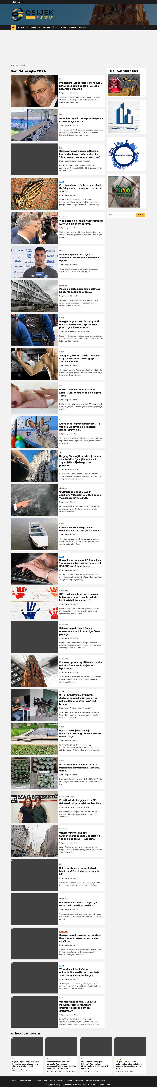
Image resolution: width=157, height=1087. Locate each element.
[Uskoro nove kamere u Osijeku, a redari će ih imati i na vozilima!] (34, 909)
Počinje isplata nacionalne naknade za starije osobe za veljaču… (80, 290)
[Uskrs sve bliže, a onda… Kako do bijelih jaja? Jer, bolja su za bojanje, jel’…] (34, 875)
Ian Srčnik (95, 1071)
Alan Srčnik (74, 93)
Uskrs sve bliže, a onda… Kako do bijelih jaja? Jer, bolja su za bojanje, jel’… (79, 871)
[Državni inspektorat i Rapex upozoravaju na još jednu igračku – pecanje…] (34, 637)
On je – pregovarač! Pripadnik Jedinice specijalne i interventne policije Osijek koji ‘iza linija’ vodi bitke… (78, 699)
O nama (13, 1080)
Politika (20, 27)
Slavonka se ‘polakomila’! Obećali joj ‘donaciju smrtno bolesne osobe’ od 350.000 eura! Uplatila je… (80, 563)
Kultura (46, 27)
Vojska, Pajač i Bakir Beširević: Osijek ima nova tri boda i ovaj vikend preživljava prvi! (25, 1064)
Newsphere (95, 1085)
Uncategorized (120, 1059)
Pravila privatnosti (49, 1080)
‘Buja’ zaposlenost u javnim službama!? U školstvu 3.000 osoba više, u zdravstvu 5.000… (80, 494)
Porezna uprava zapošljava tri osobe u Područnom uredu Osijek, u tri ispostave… (80, 665)
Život (55, 27)
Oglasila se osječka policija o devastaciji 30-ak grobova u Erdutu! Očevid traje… (80, 733)
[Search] (144, 27)
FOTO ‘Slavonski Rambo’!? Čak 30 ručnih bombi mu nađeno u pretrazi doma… (79, 767)
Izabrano (70, 796)
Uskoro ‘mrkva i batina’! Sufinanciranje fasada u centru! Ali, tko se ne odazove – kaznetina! (79, 835)
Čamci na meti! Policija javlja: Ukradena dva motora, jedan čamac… (80, 529)
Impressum (61, 1080)
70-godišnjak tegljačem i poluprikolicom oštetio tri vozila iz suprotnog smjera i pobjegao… (79, 972)
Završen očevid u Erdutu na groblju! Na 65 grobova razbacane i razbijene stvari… (80, 188)
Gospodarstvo (33, 27)
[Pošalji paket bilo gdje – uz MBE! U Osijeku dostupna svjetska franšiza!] (34, 807)
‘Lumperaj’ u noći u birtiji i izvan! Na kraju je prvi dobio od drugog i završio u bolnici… (79, 358)
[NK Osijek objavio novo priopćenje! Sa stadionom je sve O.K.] (34, 125)
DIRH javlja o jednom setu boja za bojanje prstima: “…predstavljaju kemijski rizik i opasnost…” (78, 597)
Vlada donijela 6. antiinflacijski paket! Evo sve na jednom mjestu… (81, 222)
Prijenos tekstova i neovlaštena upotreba (90, 1080)
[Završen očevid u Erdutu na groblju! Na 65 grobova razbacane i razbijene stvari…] (34, 194)
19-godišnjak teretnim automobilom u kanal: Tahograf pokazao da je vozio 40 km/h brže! (129, 1065)
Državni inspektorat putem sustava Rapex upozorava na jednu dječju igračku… (80, 938)
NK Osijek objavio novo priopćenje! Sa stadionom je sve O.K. (81, 120)
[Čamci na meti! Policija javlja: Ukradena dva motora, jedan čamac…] (34, 534)
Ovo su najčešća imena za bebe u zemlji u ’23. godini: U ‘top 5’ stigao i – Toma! (81, 392)
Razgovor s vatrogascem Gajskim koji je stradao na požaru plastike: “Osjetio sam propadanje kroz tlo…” (80, 154)
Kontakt (70, 1080)
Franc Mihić (74, 296)
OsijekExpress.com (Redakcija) (80, 161)
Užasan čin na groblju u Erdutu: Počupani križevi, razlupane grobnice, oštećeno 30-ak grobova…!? (77, 1006)
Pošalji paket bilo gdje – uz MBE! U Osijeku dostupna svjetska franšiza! (80, 802)
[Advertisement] (78, 46)
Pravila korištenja (34, 1080)
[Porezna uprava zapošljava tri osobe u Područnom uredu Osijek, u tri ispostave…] (34, 671)
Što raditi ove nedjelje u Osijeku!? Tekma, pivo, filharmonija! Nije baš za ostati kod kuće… (94, 1065)
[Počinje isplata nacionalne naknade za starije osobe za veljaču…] (34, 296)
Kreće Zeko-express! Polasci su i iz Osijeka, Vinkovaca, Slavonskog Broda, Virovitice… (79, 426)
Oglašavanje (22, 1080)
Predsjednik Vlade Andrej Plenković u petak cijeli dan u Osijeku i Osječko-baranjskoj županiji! (80, 85)
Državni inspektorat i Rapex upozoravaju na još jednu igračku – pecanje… (79, 631)
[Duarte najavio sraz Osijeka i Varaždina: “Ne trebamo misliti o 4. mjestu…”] (34, 262)
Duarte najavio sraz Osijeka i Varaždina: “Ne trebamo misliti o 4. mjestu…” (79, 257)
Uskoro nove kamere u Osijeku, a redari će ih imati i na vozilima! (78, 904)
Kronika (72, 27)
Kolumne (82, 27)
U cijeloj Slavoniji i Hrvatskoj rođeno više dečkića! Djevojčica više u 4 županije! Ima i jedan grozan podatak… (80, 461)
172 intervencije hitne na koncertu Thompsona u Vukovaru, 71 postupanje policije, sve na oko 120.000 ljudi (61, 1065)
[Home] (13, 27)
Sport (63, 27)
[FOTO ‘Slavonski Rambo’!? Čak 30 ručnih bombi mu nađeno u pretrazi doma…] (34, 773)
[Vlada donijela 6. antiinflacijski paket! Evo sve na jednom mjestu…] (34, 228)
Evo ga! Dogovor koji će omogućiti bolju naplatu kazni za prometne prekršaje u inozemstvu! (79, 324)
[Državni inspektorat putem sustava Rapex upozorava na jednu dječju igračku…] (34, 943)
